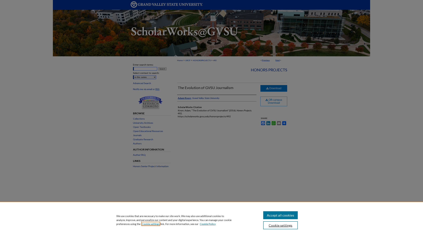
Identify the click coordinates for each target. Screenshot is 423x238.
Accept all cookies (280, 215)
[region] (211, 220)
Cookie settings (151, 223)
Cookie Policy (208, 223)
